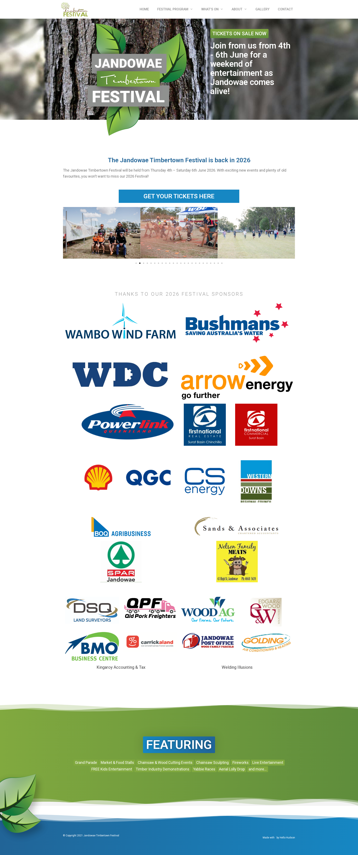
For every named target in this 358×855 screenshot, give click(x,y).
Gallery (262, 9)
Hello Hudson (287, 837)
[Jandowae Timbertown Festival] (74, 9)
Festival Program (172, 9)
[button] (136, 263)
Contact (285, 9)
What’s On (210, 9)
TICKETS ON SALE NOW (239, 33)
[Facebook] (179, 838)
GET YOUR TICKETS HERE (179, 196)
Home (144, 9)
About (237, 9)
